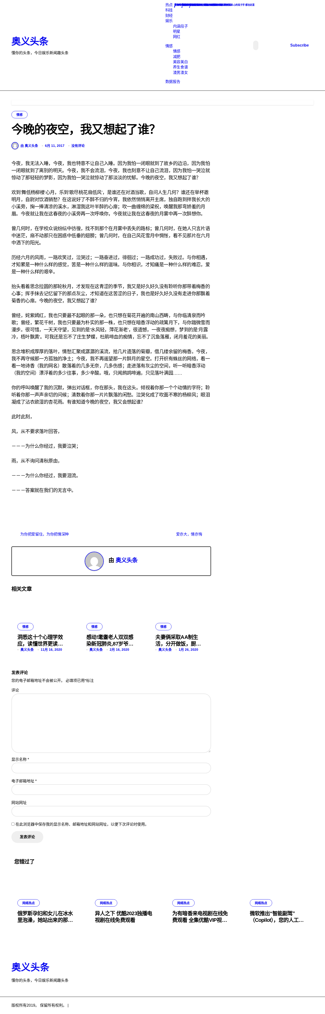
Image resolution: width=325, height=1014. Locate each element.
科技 (169, 10)
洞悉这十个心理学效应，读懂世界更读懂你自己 (40, 644)
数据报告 (172, 82)
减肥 (176, 57)
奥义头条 (29, 41)
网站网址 (19, 803)
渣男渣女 (180, 73)
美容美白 (180, 62)
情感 (169, 46)
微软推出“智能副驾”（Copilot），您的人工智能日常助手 (277, 920)
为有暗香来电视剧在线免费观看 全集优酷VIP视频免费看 (200, 920)
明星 (176, 31)
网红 (176, 37)
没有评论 (78, 146)
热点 (169, 5)
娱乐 (169, 21)
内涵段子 (180, 26)
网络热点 (28, 903)
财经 (169, 16)
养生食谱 (180, 67)
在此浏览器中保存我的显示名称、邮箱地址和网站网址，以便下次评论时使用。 (82, 824)
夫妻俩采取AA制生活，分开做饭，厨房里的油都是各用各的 (178, 644)
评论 (15, 690)
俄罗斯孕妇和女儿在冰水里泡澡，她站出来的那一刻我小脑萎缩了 (45, 920)
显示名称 (20, 759)
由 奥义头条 (29, 146)
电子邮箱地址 (24, 781)
